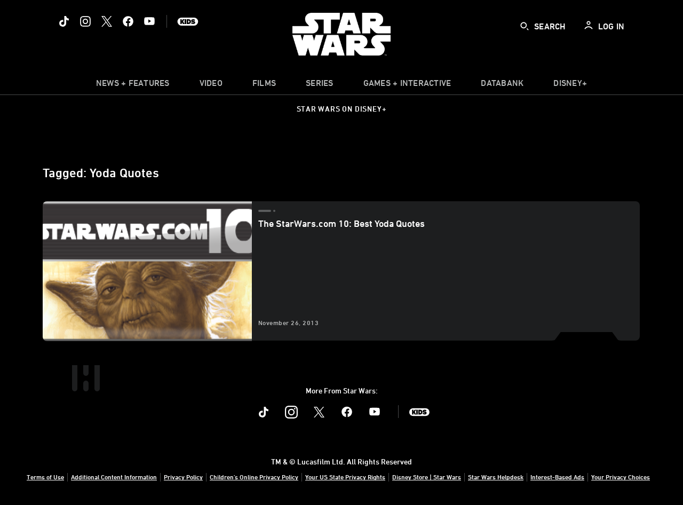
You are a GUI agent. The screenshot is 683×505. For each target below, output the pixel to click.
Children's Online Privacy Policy (254, 476)
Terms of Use (45, 476)
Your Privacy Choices (620, 476)
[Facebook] (128, 21)
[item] (133, 85)
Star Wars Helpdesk (495, 476)
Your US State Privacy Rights (345, 476)
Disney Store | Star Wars (426, 476)
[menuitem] (211, 85)
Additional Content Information (114, 476)
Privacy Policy (183, 476)
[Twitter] (106, 21)
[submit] (524, 26)
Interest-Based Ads (557, 476)
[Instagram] (85, 21)
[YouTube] (149, 21)
